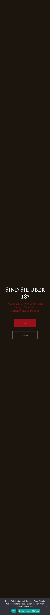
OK (13, 611)
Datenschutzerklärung (29, 611)
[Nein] (46, 606)
